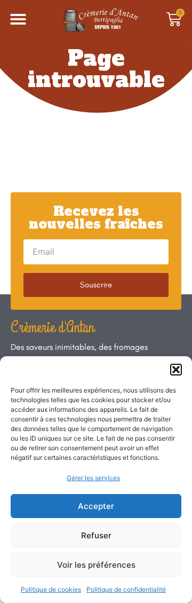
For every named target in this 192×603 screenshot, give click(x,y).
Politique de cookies (51, 589)
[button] (176, 369)
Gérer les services (93, 478)
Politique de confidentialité (126, 589)
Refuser (96, 535)
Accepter (96, 506)
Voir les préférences (96, 565)
